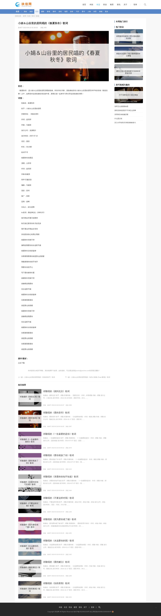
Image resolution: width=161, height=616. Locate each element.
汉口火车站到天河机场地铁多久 (125, 122)
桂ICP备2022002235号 (82, 611)
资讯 (118, 4)
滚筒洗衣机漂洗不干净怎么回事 (125, 110)
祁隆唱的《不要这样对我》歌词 (58, 498)
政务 (71, 11)
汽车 (77, 11)
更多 (106, 11)
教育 (112, 4)
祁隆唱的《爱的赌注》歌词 (56, 562)
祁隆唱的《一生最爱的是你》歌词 (59, 434)
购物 (100, 11)
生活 (98, 4)
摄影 (42, 11)
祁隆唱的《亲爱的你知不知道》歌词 (60, 476)
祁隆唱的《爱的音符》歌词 (56, 412)
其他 (37, 16)
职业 (105, 4)
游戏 (60, 11)
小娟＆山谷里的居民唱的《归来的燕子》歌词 (39, 377)
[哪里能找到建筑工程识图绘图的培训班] (128, 45)
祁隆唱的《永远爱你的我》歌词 (58, 540)
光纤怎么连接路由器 (121, 106)
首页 (84, 4)
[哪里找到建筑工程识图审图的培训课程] (128, 62)
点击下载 (21, 363)
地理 (65, 11)
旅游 (31, 11)
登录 (135, 4)
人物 (89, 11)
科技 (91, 4)
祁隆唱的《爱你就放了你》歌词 (58, 455)
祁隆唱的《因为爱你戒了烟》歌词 (59, 519)
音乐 (36, 11)
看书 (83, 11)
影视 (48, 11)
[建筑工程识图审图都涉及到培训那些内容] (128, 79)
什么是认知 (118, 118)
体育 (94, 11)
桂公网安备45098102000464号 (101, 611)
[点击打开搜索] (99, 607)
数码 (54, 11)
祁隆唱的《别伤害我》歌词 (56, 583)
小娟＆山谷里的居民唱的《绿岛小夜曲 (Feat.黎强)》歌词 (90, 377)
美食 (25, 11)
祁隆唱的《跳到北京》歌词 (56, 391)
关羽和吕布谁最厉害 (121, 114)
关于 (125, 4)
